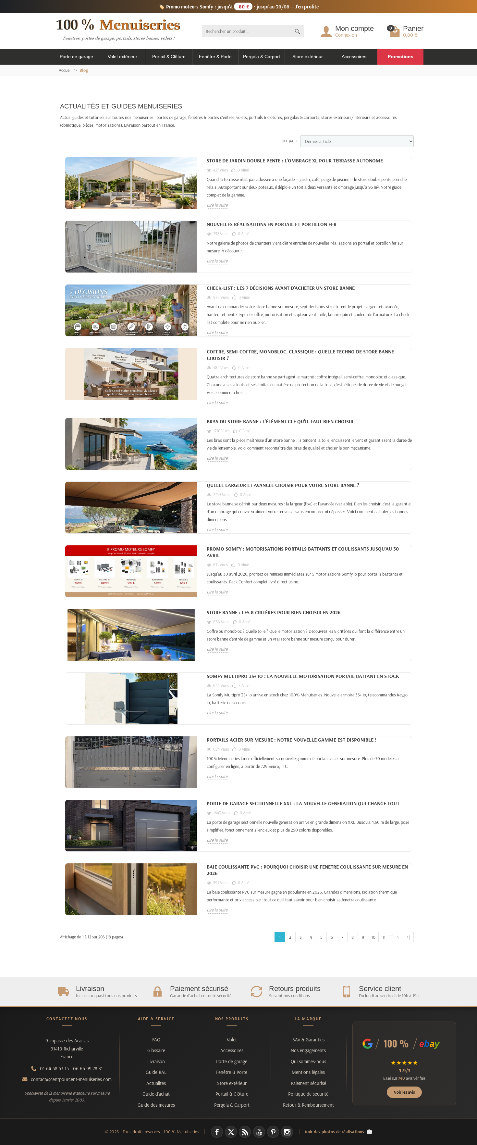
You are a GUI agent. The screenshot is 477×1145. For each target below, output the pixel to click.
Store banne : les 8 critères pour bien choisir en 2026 (273, 612)
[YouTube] (259, 1132)
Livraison (156, 1061)
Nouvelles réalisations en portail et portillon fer (271, 224)
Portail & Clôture (169, 56)
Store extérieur (307, 56)
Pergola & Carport (261, 56)
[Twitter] (231, 1132)
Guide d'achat (156, 1094)
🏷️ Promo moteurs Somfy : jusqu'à (238, 6)
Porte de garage (76, 56)
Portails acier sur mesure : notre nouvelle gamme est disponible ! (291, 739)
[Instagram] (287, 1132)
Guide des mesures (156, 1105)
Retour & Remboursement (308, 1105)
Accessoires (354, 56)
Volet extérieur (122, 56)
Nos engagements (308, 1050)
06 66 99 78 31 (88, 1068)
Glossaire (156, 1050)
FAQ (156, 1040)
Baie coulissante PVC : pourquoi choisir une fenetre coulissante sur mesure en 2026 (307, 869)
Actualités (156, 1083)
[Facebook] (217, 1132)
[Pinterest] (273, 1132)
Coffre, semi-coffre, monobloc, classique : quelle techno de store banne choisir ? (300, 354)
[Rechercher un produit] (297, 31)
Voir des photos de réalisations (334, 1131)
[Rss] (245, 1132)
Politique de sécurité (308, 1094)
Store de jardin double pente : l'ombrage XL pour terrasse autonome (295, 160)
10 (373, 937)
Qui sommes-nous (308, 1061)
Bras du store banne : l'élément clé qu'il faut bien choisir (280, 421)
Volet (232, 1040)
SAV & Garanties (308, 1040)
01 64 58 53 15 (54, 1068)
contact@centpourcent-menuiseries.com (71, 1079)
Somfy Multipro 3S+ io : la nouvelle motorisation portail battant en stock (303, 676)
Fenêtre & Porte (215, 56)
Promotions (400, 56)
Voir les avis (404, 1092)
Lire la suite (217, 205)
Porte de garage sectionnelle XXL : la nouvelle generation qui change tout (303, 803)
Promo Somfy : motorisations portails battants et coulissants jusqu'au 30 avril (303, 551)
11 (383, 937)
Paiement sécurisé (308, 1083)
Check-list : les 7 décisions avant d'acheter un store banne (281, 288)
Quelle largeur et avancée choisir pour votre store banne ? (283, 485)
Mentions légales (308, 1072)
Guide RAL (156, 1072)
